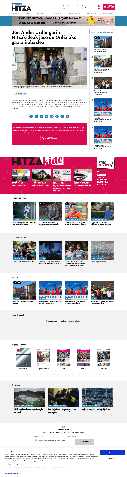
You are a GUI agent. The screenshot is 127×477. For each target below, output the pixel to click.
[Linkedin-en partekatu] (62, 116)
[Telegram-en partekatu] (52, 116)
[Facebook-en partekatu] (31, 116)
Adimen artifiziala (108, 14)
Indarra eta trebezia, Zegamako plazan (100, 50)
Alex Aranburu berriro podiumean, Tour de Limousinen (101, 92)
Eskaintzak (102, 180)
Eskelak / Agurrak (74, 14)
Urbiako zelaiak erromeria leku (23, 262)
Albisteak (15, 14)
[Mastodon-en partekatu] (41, 116)
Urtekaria (104, 369)
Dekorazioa (23, 369)
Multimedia (57, 14)
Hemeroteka (102, 182)
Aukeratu (111, 458)
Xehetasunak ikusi (10, 473)
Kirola (97, 46)
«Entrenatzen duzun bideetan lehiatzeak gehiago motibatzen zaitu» (75, 224)
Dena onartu (112, 453)
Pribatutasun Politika (44, 440)
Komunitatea (41, 14)
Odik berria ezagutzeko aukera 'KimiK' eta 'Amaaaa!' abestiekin (50, 262)
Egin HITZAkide (49, 138)
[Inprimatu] (67, 116)
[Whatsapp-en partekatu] (57, 116)
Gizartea (97, 66)
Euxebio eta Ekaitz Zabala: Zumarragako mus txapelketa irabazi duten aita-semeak (75, 263)
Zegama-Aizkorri (43, 369)
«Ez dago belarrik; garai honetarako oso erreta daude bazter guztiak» (48, 224)
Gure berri (101, 175)
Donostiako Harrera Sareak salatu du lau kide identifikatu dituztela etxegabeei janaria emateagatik (63, 411)
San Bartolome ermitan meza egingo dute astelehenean (101, 70)
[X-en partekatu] (36, 116)
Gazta (64, 369)
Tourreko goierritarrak (98, 262)
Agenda (27, 14)
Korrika (83, 369)
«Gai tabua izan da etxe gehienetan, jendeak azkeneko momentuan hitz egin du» (101, 224)
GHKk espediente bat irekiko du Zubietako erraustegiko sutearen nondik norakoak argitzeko (28, 411)
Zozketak (101, 177)
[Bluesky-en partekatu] (46, 116)
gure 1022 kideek (15, 454)
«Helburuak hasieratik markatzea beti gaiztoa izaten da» (24, 223)
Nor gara (101, 184)
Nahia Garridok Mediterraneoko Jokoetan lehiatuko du (102, 119)
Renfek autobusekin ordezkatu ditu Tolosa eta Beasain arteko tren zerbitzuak (96, 410)
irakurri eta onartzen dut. (51, 440)
